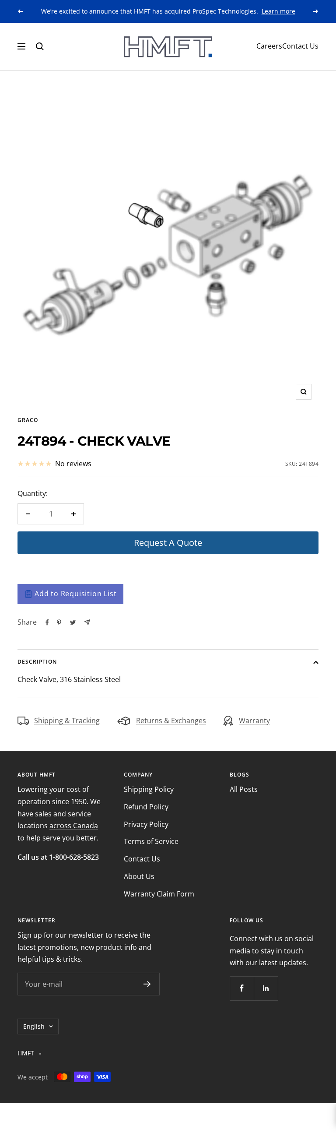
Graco (28, 420)
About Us (139, 876)
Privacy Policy (146, 824)
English (34, 1026)
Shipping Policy (149, 789)
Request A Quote (168, 542)
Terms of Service (151, 841)
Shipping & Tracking (67, 720)
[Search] (40, 46)
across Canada (73, 825)
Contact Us (300, 46)
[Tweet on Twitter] (73, 622)
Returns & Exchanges (171, 720)
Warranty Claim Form (159, 894)
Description (37, 661)
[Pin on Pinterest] (59, 622)
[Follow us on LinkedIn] (266, 988)
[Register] (147, 984)
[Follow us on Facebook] (242, 988)
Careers (269, 46)
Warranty (254, 720)
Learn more (278, 11)
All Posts (244, 789)
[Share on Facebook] (47, 622)
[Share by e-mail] (87, 622)
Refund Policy (146, 807)
